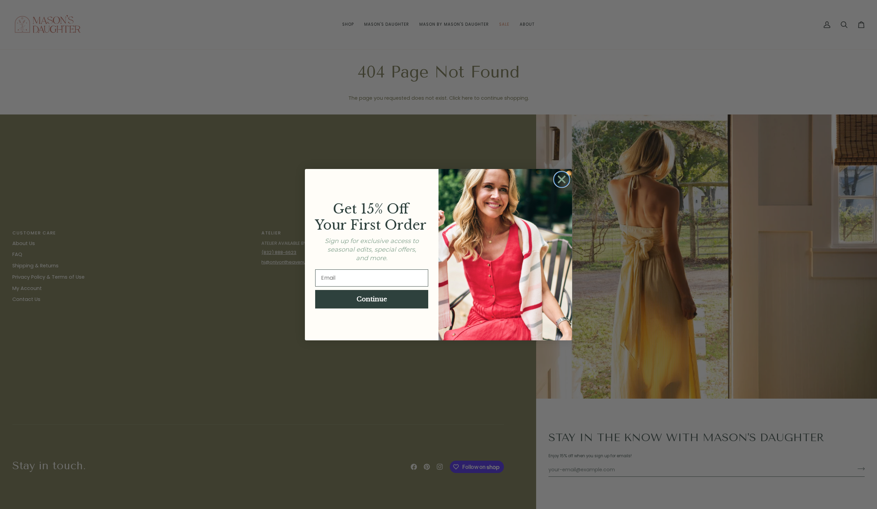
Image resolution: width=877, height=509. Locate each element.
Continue (372, 299)
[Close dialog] (561, 179)
